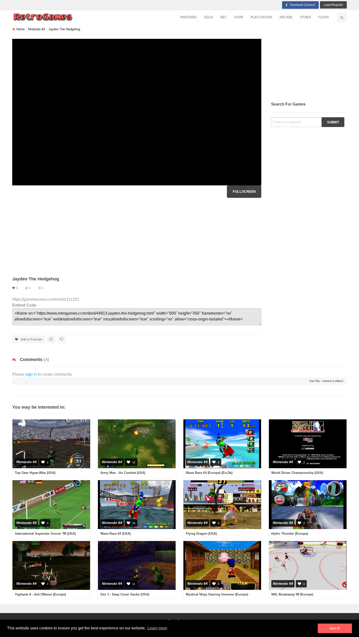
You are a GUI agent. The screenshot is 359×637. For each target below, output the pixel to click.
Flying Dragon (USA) (201, 533)
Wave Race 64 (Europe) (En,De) (209, 473)
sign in (31, 374)
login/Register (333, 5)
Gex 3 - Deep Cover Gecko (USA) (124, 594)
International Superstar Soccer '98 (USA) (45, 533)
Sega (208, 17)
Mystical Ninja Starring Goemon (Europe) (217, 594)
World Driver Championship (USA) (297, 473)
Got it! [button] (335, 628)
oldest (339, 381)
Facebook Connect (302, 5)
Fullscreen (244, 191)
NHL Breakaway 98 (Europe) (292, 594)
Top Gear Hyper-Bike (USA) (35, 473)
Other (305, 17)
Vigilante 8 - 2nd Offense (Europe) (40, 594)
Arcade (286, 17)
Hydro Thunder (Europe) (289, 533)
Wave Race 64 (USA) (115, 533)
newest (327, 381)
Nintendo (188, 17)
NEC (223, 17)
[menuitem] (188, 17)
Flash (323, 17)
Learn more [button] (157, 628)
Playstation (261, 17)
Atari (238, 17)
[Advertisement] (136, 237)
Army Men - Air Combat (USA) (122, 473)
